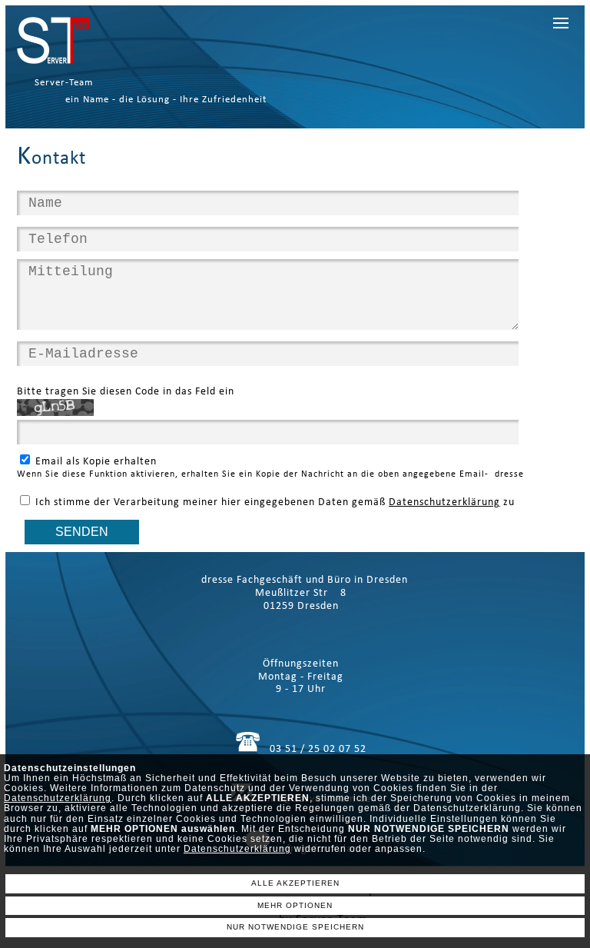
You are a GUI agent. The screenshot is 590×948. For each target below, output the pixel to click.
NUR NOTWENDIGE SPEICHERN (295, 927)
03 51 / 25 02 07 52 (318, 749)
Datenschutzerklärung (57, 798)
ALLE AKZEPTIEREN (295, 883)
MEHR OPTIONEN (295, 905)
